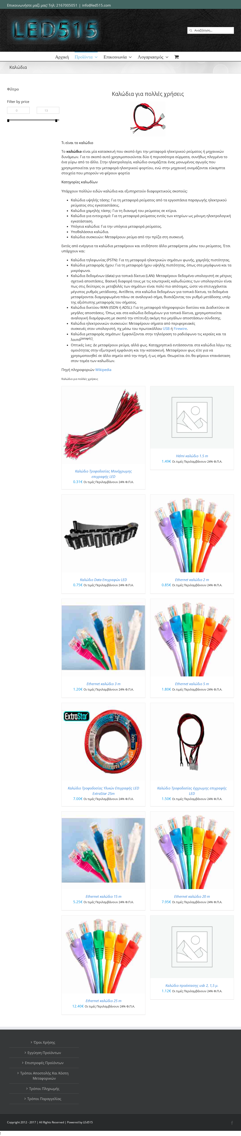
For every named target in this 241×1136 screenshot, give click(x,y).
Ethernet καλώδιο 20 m (192, 896)
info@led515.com (96, 5)
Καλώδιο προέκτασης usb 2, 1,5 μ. (191, 985)
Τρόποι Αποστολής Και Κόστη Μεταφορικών (44, 1076)
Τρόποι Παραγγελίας (44, 1098)
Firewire (180, 328)
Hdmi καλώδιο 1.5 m (192, 455)
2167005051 (66, 5)
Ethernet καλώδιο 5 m (192, 683)
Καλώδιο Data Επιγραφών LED (103, 579)
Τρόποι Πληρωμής (44, 1088)
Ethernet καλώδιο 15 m (103, 896)
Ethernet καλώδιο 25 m (103, 1000)
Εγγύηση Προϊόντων (44, 1052)
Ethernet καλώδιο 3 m (103, 683)
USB (166, 328)
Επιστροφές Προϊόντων (44, 1062)
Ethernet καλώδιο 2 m (192, 579)
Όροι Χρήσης (44, 1042)
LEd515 (88, 1122)
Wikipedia (103, 369)
